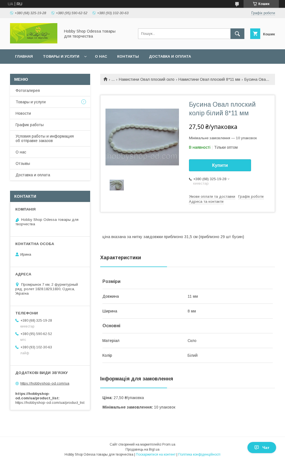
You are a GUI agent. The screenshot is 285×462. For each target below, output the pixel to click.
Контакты (128, 56)
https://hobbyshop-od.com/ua (44, 383)
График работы (30, 125)
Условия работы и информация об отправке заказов (45, 138)
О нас (101, 56)
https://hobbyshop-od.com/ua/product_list (49, 402)
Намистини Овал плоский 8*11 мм (209, 79)
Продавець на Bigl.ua (142, 449)
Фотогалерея (28, 90)
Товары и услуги (61, 56)
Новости (23, 113)
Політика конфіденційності (199, 454)
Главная (24, 56)
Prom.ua (168, 444)
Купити (220, 165)
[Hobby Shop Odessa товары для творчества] (33, 42)
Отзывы (23, 163)
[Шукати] (237, 33)
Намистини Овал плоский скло (147, 79)
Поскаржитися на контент (156, 454)
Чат (265, 447)
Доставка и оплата (170, 56)
